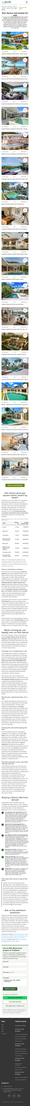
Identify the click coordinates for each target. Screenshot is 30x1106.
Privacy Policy (5, 1102)
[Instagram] (14, 1095)
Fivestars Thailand (7, 6)
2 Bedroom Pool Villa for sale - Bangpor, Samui (14, 354)
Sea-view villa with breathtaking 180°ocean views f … (15, 78)
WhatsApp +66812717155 (15, 997)
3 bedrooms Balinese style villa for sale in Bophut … (15, 229)
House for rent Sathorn (20, 1079)
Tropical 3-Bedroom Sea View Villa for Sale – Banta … (15, 379)
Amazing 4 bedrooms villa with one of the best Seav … (15, 103)
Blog (3, 1029)
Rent (3, 1027)
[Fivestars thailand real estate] (6, 2)
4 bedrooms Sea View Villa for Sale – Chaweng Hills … (15, 479)
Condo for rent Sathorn (20, 1067)
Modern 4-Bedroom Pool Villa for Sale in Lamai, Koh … (15, 404)
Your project (6, 977)
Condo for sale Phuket (20, 1049)
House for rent (18, 1069)
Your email (5, 966)
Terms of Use (14, 1102)
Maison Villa (10, 8)
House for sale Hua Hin (20, 1038)
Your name (5, 961)
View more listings (15, 485)
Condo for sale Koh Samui (21, 1053)
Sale (14, 6)
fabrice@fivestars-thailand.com (15, 1006)
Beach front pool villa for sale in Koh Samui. (13, 204)
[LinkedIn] (19, 1095)
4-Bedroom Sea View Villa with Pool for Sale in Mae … (15, 179)
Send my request (10, 989)
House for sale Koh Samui (21, 1034)
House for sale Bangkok (19, 1030)
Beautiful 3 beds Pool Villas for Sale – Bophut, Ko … (15, 454)
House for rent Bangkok (19, 1073)
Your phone (8, 972)
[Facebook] (9, 1095)
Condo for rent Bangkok (19, 1059)
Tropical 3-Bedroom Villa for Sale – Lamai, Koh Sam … (15, 53)
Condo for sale (18, 1041)
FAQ (3, 1031)
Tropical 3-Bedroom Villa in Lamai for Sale (12, 304)
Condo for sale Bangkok (19, 1044)
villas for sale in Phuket (12, 941)
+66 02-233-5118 (8, 1086)
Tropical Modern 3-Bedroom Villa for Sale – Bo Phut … (15, 128)
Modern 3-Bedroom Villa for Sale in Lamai (12, 279)
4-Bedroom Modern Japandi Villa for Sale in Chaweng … (15, 254)
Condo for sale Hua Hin (20, 1051)
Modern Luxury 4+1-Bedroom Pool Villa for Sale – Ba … (15, 154)
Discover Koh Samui (22, 8)
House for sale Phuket (20, 1036)
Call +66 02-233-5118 (15, 1002)
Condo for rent (18, 1055)
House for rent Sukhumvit (21, 1077)
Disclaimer (20, 1102)
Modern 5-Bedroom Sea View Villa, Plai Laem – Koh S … (15, 329)
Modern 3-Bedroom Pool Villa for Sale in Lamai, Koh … (15, 429)
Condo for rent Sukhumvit (18, 1064)
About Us (4, 1033)
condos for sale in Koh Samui (16, 936)
